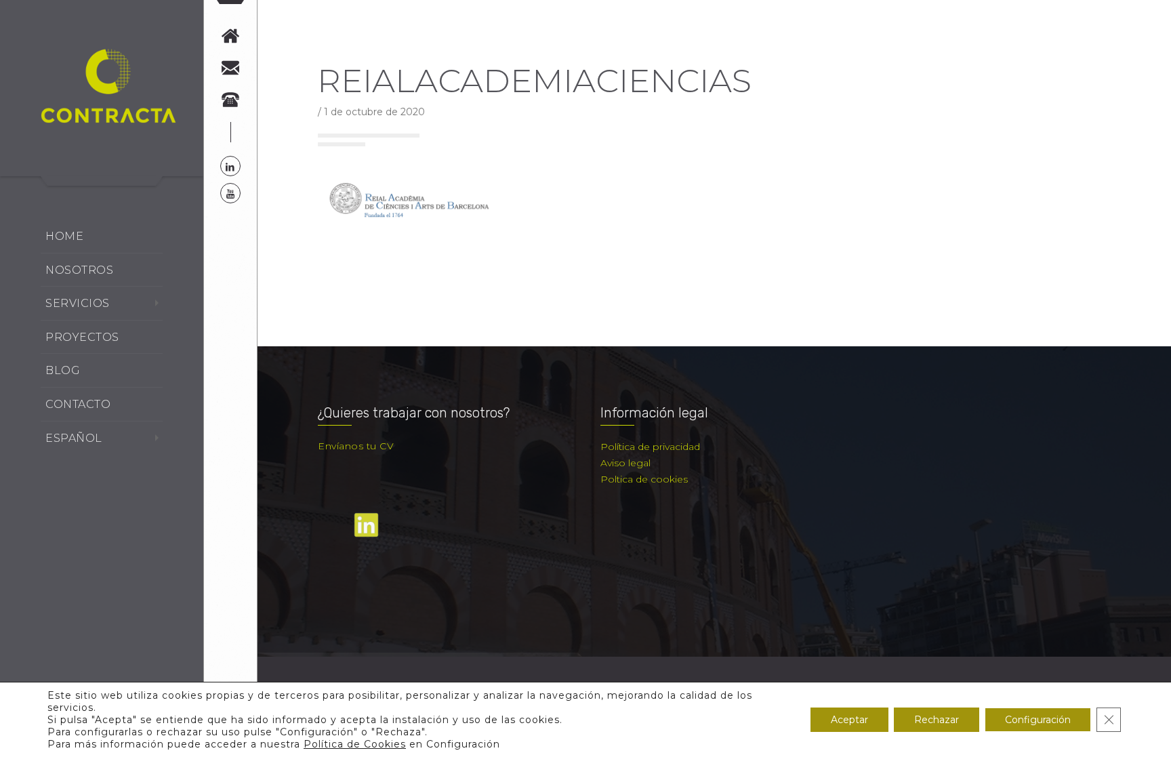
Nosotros (79, 270)
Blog (62, 370)
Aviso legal (625, 463)
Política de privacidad (650, 447)
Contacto (77, 404)
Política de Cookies (355, 744)
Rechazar (936, 720)
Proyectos (82, 337)
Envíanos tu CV (356, 446)
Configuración (1038, 720)
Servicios (77, 303)
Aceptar (849, 720)
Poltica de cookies (644, 479)
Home (64, 236)
